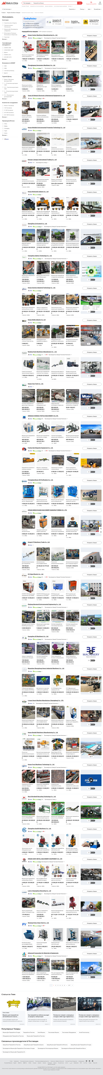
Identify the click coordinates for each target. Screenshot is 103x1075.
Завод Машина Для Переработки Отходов (81, 1044)
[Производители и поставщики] (10, 3)
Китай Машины (41, 1032)
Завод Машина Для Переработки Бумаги (34, 1044)
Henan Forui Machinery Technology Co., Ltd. (41, 764)
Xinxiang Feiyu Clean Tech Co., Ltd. (38, 923)
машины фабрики (49, 6)
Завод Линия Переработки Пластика (12, 1044)
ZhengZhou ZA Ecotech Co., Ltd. (37, 223)
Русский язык (61, 1062)
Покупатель (72, 9)
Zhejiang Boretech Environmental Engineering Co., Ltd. (44, 604)
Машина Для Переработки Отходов (11, 1032)
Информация (81, 1061)
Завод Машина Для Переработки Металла (57, 1044)
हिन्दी (81, 1062)
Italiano (55, 1062)
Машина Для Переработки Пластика (36, 1036)
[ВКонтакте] (86, 1061)
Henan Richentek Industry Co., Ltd (38, 191)
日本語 (29, 1062)
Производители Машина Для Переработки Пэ (14, 1052)
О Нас (11, 1061)
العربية (71, 1062)
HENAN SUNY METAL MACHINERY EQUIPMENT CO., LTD (45, 859)
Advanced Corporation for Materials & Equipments (43, 953)
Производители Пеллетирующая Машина (48, 1048)
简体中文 (20, 1062)
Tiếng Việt (95, 1062)
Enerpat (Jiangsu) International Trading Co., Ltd (42, 159)
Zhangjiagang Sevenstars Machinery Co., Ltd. (41, 65)
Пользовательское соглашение (27, 1061)
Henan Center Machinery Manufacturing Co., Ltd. (43, 35)
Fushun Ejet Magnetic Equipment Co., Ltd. (40, 448)
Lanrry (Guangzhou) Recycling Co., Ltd (39, 891)
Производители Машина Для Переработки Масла (73, 1048)
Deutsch (44, 1062)
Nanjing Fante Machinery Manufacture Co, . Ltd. (42, 352)
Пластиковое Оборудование (69, 1032)
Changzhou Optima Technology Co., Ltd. (40, 255)
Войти (100, 4)
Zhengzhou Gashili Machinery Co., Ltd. (39, 828)
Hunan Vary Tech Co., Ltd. (35, 384)
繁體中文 (25, 1062)
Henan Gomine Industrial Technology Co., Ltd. (41, 287)
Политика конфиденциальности (42, 1061)
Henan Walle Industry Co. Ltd (36, 320)
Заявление (16, 1061)
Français (34, 1062)
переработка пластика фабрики (37, 6)
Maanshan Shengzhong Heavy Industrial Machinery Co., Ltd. (46, 668)
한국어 (66, 1062)
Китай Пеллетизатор (84, 1032)
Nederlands (76, 1062)
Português (50, 1062)
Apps (89, 9)
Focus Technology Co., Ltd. (50, 1067)
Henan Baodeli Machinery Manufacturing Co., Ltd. (43, 732)
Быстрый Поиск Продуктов (71, 1061)
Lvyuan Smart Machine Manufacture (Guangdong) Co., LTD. (46, 700)
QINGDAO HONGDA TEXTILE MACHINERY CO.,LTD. (43, 416)
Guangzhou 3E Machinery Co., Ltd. (38, 636)
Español (39, 1062)
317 (69, 985)
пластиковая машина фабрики (60, 6)
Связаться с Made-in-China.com (57, 1061)
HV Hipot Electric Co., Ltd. (36, 574)
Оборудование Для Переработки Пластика (13, 1036)
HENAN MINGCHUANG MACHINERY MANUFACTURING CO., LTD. (47, 510)
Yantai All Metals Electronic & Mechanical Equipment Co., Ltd (46, 95)
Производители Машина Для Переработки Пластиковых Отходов (19, 1048)
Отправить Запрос (92, 35)
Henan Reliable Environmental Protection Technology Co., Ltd (46, 127)
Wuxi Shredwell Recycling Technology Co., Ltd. (42, 796)
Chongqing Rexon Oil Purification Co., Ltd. (40, 480)
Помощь (82, 9)
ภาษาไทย (85, 1062)
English (14, 1062)
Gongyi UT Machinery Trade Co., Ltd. (39, 542)
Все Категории (7, 9)
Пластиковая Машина (53, 1032)
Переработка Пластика (29, 1032)
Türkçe (90, 1062)
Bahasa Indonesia (51, 1064)
